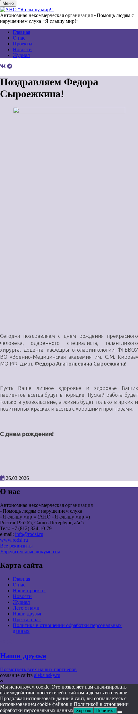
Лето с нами (26, 608)
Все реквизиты (16, 545)
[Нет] (119, 712)
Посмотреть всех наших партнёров (38, 669)
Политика (105, 710)
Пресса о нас (27, 619)
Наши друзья (27, 613)
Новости (22, 49)
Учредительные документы (30, 551)
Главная (21, 32)
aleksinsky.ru (47, 675)
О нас (19, 38)
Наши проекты (29, 590)
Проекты (22, 43)
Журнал (21, 55)
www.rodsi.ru (14, 540)
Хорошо (83, 710)
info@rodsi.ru (29, 534)
